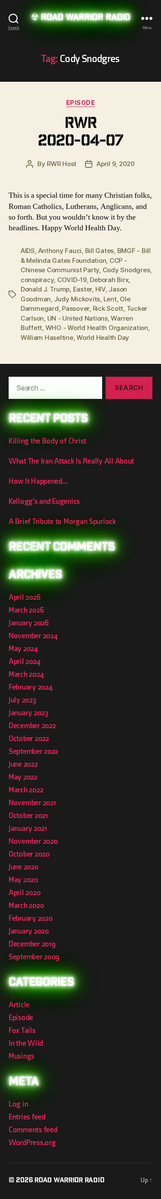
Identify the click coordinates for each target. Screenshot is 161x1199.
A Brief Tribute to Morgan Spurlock (62, 521)
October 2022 (29, 738)
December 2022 (32, 725)
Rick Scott (108, 308)
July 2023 (22, 700)
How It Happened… (38, 481)
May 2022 (23, 777)
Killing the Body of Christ (47, 441)
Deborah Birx (109, 280)
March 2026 (26, 610)
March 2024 (26, 674)
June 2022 (23, 764)
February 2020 (31, 918)
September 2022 (33, 751)
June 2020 (24, 867)
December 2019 (32, 944)
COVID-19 (72, 280)
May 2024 (23, 648)
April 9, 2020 (116, 164)
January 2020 (29, 931)
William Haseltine (47, 337)
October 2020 (29, 854)
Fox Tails (22, 1030)
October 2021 (28, 815)
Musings (21, 1056)
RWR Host (61, 164)
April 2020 (24, 892)
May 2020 (23, 879)
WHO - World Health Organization (97, 328)
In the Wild (26, 1043)
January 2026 (29, 623)
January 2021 (28, 828)
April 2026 (24, 597)
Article (19, 1004)
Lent (110, 299)
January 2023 (28, 712)
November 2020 (33, 841)
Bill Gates (99, 251)
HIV (100, 289)
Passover (75, 308)
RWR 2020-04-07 (80, 133)
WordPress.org (32, 1142)
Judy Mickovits (77, 299)
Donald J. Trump (45, 289)
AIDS (28, 251)
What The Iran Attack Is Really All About (71, 461)
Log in (18, 1104)
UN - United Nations (77, 318)
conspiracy (37, 280)
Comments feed (33, 1129)
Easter (82, 289)
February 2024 (30, 687)
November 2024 (33, 635)
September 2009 (34, 956)
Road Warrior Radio (85, 18)
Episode (80, 102)
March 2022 (26, 789)
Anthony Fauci (60, 251)
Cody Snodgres (126, 270)
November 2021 (32, 802)
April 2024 (24, 661)
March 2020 (26, 905)
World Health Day (102, 337)
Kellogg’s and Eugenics (44, 501)
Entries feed (27, 1117)
